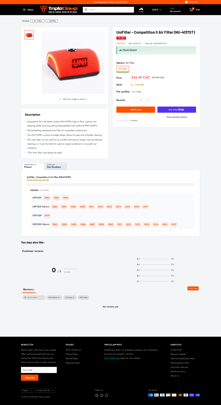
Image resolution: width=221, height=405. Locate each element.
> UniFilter (51, 20)
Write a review (193, 288)
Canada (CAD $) (43, 390)
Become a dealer (178, 354)
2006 (54, 206)
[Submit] (86, 10)
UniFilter (120, 43)
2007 (64, 206)
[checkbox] (83, 297)
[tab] (33, 166)
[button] (155, 259)
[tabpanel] (110, 315)
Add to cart (135, 109)
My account (175, 11)
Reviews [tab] (29, 289)
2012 (100, 206)
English (25, 390)
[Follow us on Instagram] (101, 395)
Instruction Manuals (179, 367)
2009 (82, 206)
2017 (145, 206)
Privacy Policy (72, 354)
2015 (127, 206)
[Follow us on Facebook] (97, 395)
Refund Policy (72, 358)
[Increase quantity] (147, 100)
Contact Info (176, 349)
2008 (73, 206)
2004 (56, 197)
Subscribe (193, 1)
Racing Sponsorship (180, 362)
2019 (47, 215)
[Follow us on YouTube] (106, 395)
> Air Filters (37, 20)
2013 (109, 206)
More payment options (177, 116)
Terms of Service (73, 349)
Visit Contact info (112, 358)
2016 (136, 206)
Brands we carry (178, 371)
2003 (46, 197)
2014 (118, 206)
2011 (91, 206)
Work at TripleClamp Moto (183, 358)
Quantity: (120, 100)
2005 (65, 197)
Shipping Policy (73, 362)
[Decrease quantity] (134, 100)
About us (175, 375)
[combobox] (108, 10)
